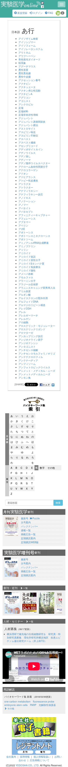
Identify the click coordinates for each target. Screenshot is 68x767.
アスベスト (24, 139)
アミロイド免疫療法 (29, 267)
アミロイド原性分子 (29, 260)
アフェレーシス (27, 218)
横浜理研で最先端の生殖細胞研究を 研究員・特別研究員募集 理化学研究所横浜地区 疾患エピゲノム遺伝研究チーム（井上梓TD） (34, 637)
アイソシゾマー (27, 42)
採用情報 (25, 756)
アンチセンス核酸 (28, 350)
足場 (20, 107)
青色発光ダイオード (29, 59)
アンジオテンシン (28, 343)
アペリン (23, 225)
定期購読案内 (28, 538)
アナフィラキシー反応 (30, 194)
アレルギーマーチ (28, 315)
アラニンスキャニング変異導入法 (36, 287)
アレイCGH (24, 308)
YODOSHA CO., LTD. (27, 765)
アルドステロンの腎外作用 (33, 298)
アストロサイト (27, 128)
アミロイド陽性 (27, 270)
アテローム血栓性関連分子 (33, 166)
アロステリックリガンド (31, 329)
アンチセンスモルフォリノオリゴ (36, 353)
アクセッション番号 (29, 80)
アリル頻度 (24, 291)
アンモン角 (24, 377)
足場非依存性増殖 (28, 114)
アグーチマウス (27, 66)
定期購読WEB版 (30, 542)
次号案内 (26, 522)
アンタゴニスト (27, 346)
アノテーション (27, 201)
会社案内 (11, 756)
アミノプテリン (27, 246)
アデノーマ (24, 159)
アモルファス (25, 277)
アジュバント (25, 118)
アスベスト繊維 (27, 142)
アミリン (23, 249)
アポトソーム (25, 239)
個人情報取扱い (42, 756)
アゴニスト (24, 101)
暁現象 (22, 63)
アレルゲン (24, 319)
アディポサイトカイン (30, 149)
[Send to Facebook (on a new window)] (45, 385)
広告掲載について (39, 760)
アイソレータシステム (30, 49)
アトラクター (25, 187)
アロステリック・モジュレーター (36, 325)
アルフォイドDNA (28, 301)
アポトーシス (25, 232)
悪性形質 (23, 69)
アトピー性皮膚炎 (28, 180)
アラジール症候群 (28, 284)
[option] (12, 603)
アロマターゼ (25, 332)
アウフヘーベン (27, 56)
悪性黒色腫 (24, 73)
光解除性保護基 (47, 705)
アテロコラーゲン (28, 170)
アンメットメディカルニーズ (34, 374)
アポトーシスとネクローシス (34, 236)
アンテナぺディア (28, 360)
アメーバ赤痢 (25, 274)
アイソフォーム (27, 45)
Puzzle (36, 518)
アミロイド (24, 253)
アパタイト (24, 208)
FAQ (50, 13)
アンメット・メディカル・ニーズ (36, 370)
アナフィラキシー (28, 191)
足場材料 (23, 111)
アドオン (23, 173)
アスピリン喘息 (27, 132)
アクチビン (24, 83)
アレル (22, 312)
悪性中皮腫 (24, 76)
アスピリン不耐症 (28, 135)
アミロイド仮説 (27, 256)
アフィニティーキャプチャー (34, 215)
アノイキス (24, 197)
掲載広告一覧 (28, 534)
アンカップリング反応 (30, 336)
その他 (51, 467)
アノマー (23, 204)
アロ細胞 (23, 322)
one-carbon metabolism (17, 701)
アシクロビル (25, 104)
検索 (58, 502)
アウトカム (24, 52)
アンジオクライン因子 (30, 339)
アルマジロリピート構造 (31, 305)
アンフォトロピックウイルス (34, 367)
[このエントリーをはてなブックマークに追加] (53, 384)
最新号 (24, 518)
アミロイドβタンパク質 (31, 263)
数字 (42, 467)
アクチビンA (25, 94)
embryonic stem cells (16, 705)
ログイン (37, 13)
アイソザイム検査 (28, 38)
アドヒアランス (27, 177)
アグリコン (24, 97)
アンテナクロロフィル (30, 357)
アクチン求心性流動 (29, 90)
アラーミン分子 (27, 280)
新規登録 (22, 13)
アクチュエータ (27, 87)
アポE (21, 229)
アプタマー (24, 222)
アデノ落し (24, 156)
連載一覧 (26, 530)
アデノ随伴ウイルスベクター (34, 163)
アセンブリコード (28, 146)
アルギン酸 (24, 294)
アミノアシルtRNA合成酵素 (33, 242)
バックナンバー (29, 526)
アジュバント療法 (28, 125)
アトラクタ (24, 184)
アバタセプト (25, 211)
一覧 (25, 588)
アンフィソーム (27, 364)
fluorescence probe (43, 701)
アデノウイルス (27, 152)
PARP (33, 705)
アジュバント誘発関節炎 (31, 121)
